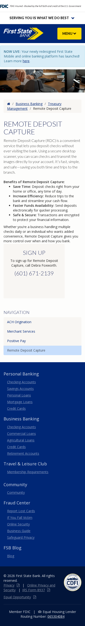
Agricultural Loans (20, 440)
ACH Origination (19, 322)
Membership (27, 472)
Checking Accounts (21, 382)
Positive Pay (16, 341)
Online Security (18, 524)
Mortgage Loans (20, 402)
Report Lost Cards (21, 511)
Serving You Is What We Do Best (39, 18)
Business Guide (18, 531)
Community (16, 492)
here (26, 61)
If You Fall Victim (19, 517)
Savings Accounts (20, 388)
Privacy (9, 585)
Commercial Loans (21, 433)
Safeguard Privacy (20, 537)
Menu (67, 33)
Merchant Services (21, 331)
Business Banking (29, 103)
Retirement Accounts (23, 453)
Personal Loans (19, 395)
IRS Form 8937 (33, 590)
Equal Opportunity (17, 597)
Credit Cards (16, 408)
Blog (10, 556)
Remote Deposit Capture (26, 350)
